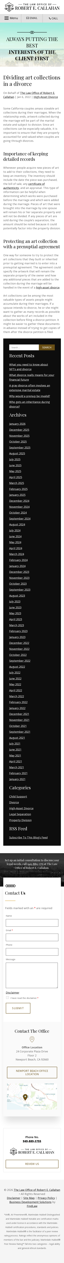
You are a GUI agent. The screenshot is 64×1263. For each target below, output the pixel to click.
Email (9, 930)
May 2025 (15, 471)
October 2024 (18, 512)
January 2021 (17, 779)
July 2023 (14, 601)
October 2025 (18, 441)
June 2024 (15, 536)
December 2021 (19, 714)
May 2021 (15, 755)
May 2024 (15, 542)
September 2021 (19, 732)
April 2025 (15, 477)
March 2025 (16, 483)
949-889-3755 (35, 864)
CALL (55, 18)
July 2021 (14, 743)
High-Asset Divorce (46, 97)
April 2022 (15, 690)
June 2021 (15, 749)
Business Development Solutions (30, 1202)
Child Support (18, 796)
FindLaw (32, 1206)
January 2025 (17, 495)
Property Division (20, 820)
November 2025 (19, 436)
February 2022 (18, 702)
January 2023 (17, 637)
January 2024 (17, 566)
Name (9, 915)
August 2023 (17, 595)
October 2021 (18, 726)
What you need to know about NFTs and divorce (28, 367)
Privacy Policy (46, 1198)
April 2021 (15, 761)
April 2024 (15, 548)
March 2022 (16, 696)
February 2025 (18, 489)
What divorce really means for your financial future (31, 377)
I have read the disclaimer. (24, 997)
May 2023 (15, 613)
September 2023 (19, 589)
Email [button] (34, 18)
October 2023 (18, 583)
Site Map (29, 1198)
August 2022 (17, 666)
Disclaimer (12, 992)
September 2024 (19, 518)
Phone (9, 944)
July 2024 (14, 530)
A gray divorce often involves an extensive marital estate (29, 388)
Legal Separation (20, 814)
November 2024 (19, 507)
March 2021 (16, 767)
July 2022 (14, 672)
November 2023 (19, 578)
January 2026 (17, 424)
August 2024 (17, 524)
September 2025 (19, 447)
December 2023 (19, 572)
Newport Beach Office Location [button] (32, 1072)
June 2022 (15, 678)
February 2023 (18, 631)
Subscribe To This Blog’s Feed (28, 837)
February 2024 (18, 560)
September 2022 (19, 660)
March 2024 (16, 554)
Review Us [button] (32, 1164)
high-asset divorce (48, 287)
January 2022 (17, 708)
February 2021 (18, 773)
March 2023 (16, 625)
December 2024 (19, 501)
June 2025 (15, 465)
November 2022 (19, 649)
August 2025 (17, 453)
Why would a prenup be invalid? (29, 396)
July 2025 (14, 459)
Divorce (14, 802)
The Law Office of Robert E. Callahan (37, 1190)
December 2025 (19, 430)
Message (10, 959)
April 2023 (15, 619)
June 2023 (15, 607)
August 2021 (17, 737)
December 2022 (19, 643)
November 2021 (19, 720)
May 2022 (15, 684)
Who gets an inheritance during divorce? (29, 404)
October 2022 (18, 655)
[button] (10, 18)
